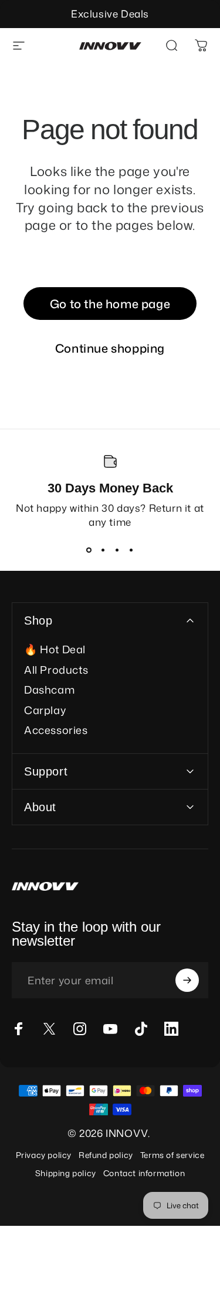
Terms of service (172, 1154)
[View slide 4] (131, 550)
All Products (56, 670)
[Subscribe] (187, 980)
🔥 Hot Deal (55, 649)
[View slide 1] (89, 550)
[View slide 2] (103, 550)
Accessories (56, 730)
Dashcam (49, 690)
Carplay (45, 710)
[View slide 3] (117, 550)
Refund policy (106, 1154)
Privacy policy (44, 1154)
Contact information (144, 1172)
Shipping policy (65, 1172)
